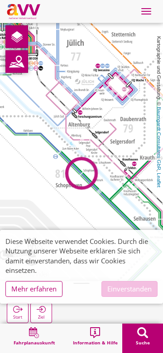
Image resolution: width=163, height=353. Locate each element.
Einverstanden (129, 288)
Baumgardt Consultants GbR (159, 138)
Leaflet (159, 180)
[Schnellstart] (16, 36)
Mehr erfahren (34, 288)
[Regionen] (16, 61)
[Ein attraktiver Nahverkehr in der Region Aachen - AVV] (23, 11)
